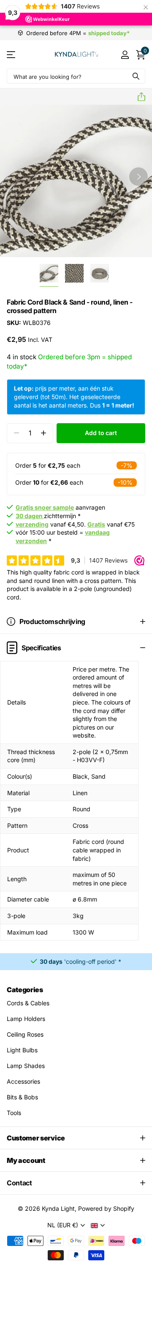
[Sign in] (125, 54)
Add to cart (101, 432)
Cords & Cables (28, 1003)
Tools (14, 1112)
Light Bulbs (22, 1050)
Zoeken (136, 76)
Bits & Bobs (22, 1097)
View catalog (11, 54)
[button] (138, 97)
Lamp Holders (26, 1018)
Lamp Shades (26, 1065)
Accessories (23, 1081)
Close (76, 1138)
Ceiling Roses (25, 1034)
